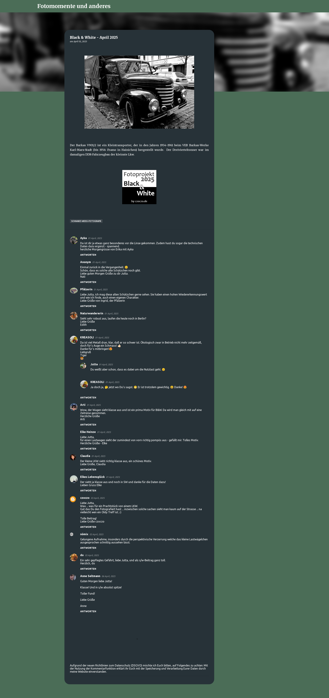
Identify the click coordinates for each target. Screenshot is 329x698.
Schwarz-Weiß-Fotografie (86, 221)
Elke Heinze (88, 431)
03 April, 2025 (98, 498)
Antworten (88, 254)
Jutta (94, 364)
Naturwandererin (91, 313)
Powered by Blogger (166, 693)
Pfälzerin (86, 289)
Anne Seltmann (90, 576)
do (82, 555)
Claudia (85, 455)
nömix (84, 534)
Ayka (83, 238)
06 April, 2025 (108, 576)
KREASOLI (87, 337)
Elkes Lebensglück (92, 476)
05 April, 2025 (92, 555)
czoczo (84, 497)
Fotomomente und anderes (74, 6)
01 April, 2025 (95, 238)
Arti (83, 404)
